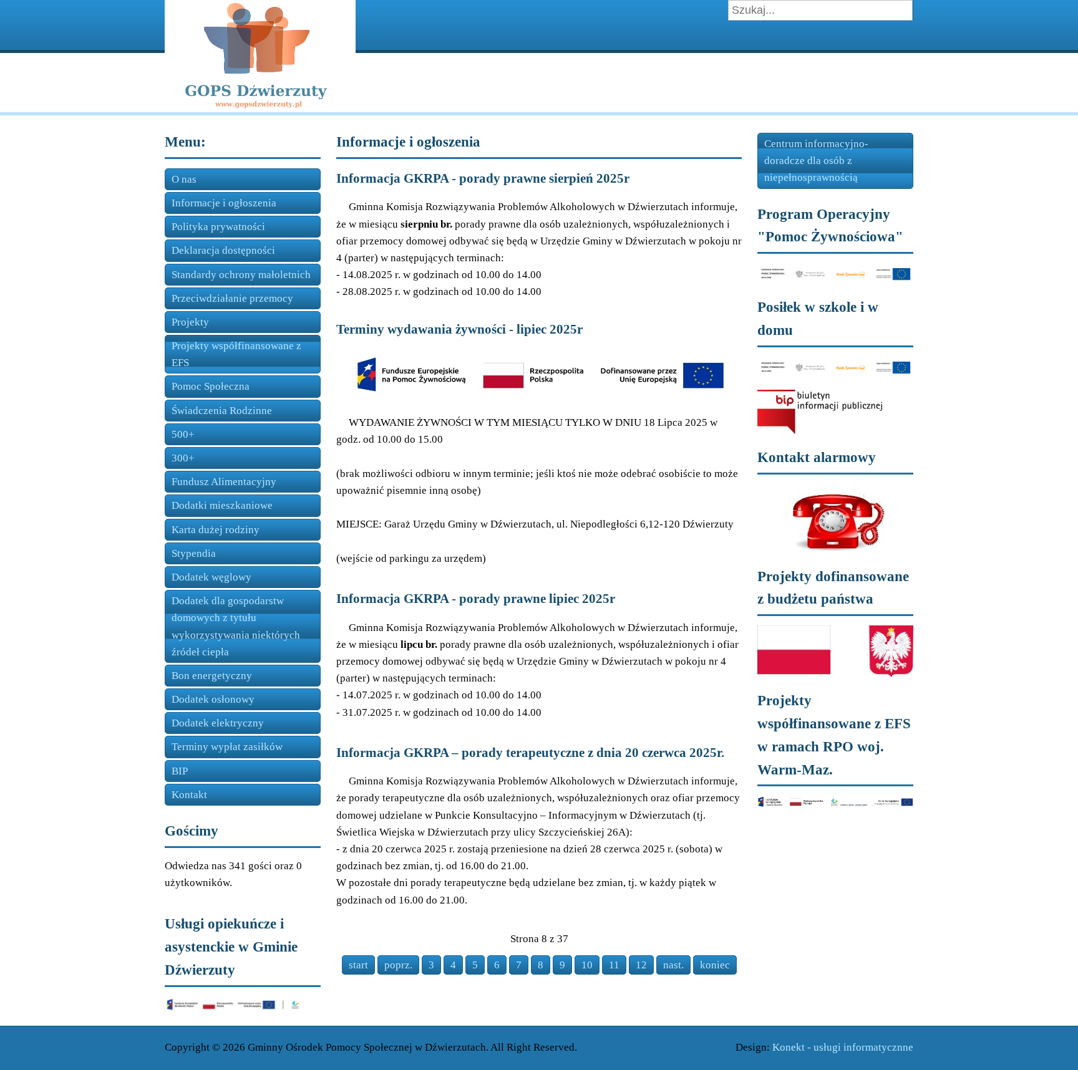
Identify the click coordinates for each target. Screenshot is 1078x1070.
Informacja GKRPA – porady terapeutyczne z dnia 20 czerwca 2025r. (530, 752)
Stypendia (194, 553)
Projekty (190, 322)
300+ (183, 458)
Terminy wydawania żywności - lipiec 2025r (459, 329)
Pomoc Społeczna (211, 386)
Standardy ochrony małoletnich (241, 275)
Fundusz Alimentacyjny (224, 482)
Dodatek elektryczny (218, 723)
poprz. (398, 965)
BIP (180, 771)
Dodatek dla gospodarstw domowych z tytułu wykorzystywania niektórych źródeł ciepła (236, 626)
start (358, 965)
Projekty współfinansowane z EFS (236, 354)
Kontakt (189, 795)
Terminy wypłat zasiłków (227, 747)
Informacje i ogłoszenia (224, 203)
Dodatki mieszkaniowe (222, 505)
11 (614, 965)
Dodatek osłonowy (213, 699)
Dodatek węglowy (211, 577)
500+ (183, 434)
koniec (715, 965)
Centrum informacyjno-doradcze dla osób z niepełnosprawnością (816, 160)
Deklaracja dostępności (223, 250)
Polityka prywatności (218, 227)
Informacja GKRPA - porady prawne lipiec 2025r (475, 598)
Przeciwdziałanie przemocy (232, 298)
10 (587, 965)
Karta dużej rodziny (216, 530)
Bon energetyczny (212, 676)
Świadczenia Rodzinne (222, 411)
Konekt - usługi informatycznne (842, 1047)
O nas (184, 179)
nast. (673, 965)
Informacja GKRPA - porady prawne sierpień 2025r (482, 178)
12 (641, 965)
